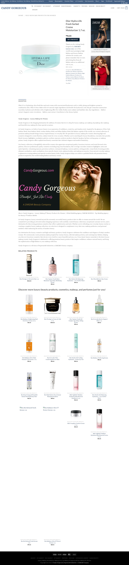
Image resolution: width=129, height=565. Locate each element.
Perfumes (84, 6)
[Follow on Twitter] (126, 3)
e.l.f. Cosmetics (79, 1)
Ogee (102, 1)
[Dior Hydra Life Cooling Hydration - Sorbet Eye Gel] (75, 343)
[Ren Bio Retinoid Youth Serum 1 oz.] (29, 472)
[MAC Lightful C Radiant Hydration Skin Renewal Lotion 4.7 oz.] (99, 418)
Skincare (92, 6)
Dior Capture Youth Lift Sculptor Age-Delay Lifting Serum (76, 320)
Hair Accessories (89, 1)
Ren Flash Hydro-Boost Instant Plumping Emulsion (52, 395)
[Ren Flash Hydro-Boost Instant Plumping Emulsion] (52, 380)
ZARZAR (81, 562)
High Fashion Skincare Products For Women (75, 75)
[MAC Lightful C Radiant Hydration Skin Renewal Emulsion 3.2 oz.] (75, 380)
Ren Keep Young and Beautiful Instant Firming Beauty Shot (29, 395)
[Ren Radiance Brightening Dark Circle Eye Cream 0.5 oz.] (29, 304)
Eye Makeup (38, 6)
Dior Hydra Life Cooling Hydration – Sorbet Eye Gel (75, 358)
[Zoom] (20, 72)
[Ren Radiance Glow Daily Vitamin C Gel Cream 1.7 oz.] (29, 343)
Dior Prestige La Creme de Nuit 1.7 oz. (52, 319)
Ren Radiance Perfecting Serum (99, 358)
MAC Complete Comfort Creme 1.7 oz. (76, 424)
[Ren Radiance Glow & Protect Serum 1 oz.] (52, 472)
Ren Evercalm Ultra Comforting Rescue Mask (52, 358)
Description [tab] (22, 101)
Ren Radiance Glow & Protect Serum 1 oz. (52, 542)
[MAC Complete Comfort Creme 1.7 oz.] (75, 413)
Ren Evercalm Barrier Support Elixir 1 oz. (99, 319)
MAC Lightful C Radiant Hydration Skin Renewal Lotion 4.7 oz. (99, 435)
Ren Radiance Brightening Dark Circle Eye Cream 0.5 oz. (29, 319)
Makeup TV (77, 6)
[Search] (32, 6)
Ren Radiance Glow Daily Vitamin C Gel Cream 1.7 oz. (29, 358)
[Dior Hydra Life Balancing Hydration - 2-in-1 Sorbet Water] (99, 380)
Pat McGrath (109, 1)
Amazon (51, 1)
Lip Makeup (56, 6)
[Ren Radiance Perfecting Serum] (99, 343)
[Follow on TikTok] (125, 3)
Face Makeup (47, 6)
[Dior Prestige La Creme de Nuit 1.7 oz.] (52, 304)
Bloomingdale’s (59, 1)
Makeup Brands (66, 6)
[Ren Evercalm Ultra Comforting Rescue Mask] (52, 343)
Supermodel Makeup (119, 1)
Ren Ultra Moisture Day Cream (99, 279)
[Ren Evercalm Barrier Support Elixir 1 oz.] (99, 304)
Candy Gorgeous (13, 8)
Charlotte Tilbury (68, 1)
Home (20, 15)
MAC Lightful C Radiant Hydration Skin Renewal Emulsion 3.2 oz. (76, 396)
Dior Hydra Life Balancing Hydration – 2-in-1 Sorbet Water (76, 279)
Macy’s (97, 1)
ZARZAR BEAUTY (100, 6)
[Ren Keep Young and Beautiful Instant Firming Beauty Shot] (29, 380)
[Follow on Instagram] (123, 3)
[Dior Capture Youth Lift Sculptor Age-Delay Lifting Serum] (75, 304)
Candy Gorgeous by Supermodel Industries (65, 562)
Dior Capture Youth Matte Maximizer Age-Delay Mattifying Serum (53, 280)
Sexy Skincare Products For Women (40, 15)
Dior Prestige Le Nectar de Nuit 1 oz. (29, 279)
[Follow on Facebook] (121, 3)
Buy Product (73, 39)
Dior (69, 83)
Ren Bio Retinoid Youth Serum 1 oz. (29, 542)
